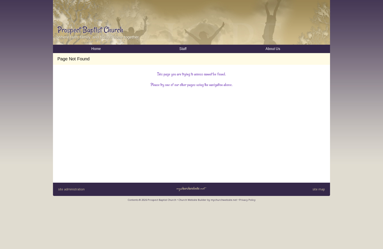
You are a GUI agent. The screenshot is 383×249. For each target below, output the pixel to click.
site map (319, 189)
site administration (71, 189)
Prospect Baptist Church (90, 29)
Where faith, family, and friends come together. (98, 37)
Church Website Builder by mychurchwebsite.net (207, 199)
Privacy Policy (247, 199)
